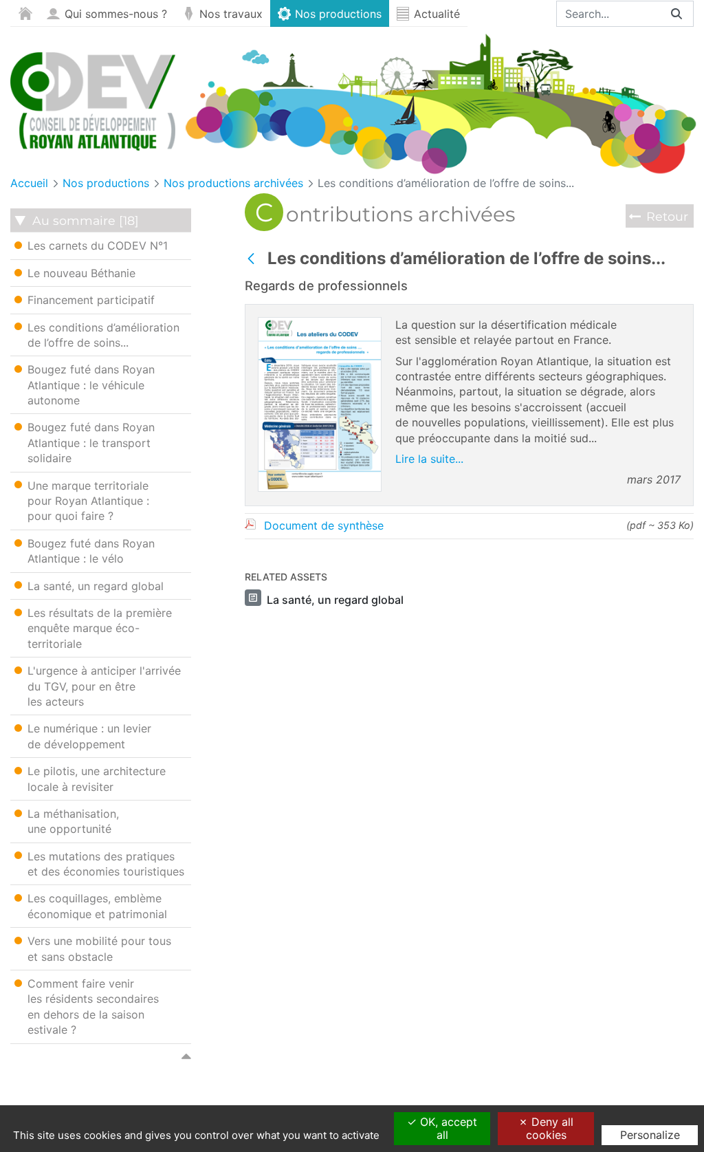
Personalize (650, 1135)
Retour (667, 216)
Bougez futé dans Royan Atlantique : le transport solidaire (91, 442)
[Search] (677, 14)
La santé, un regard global (96, 586)
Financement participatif (91, 300)
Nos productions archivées (233, 183)
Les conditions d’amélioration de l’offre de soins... (446, 183)
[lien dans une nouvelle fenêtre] (320, 488)
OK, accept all (447, 1128)
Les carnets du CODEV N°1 (98, 245)
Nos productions (106, 183)
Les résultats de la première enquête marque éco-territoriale (100, 628)
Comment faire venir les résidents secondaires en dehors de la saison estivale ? (93, 1006)
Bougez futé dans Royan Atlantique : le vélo (91, 550)
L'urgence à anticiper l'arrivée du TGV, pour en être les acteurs (104, 686)
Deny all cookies (550, 1128)
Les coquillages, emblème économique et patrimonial (97, 905)
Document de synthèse (324, 525)
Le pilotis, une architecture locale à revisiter (97, 778)
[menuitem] (25, 13)
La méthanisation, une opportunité (73, 821)
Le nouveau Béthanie (81, 273)
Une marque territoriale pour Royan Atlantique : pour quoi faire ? (88, 501)
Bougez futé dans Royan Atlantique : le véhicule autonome (91, 384)
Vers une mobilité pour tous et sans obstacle (99, 948)
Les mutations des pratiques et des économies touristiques (106, 863)
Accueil (29, 183)
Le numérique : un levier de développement (89, 735)
